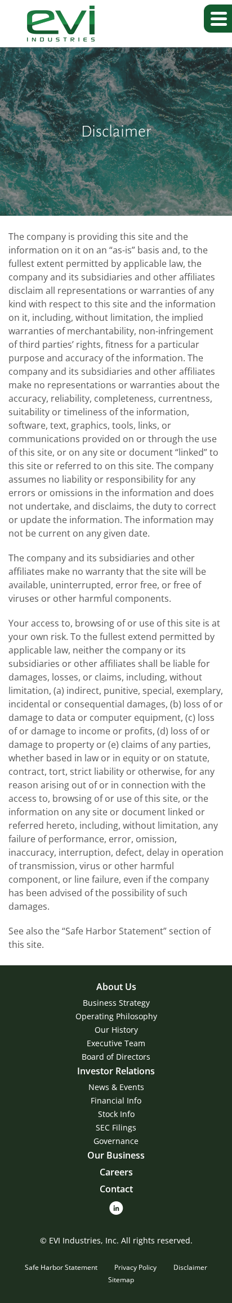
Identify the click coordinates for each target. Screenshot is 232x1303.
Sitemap (121, 1279)
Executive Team (116, 1043)
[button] (218, 18)
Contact (116, 1189)
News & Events (116, 1087)
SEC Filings (116, 1127)
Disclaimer (190, 1267)
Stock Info (116, 1114)
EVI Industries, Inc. (84, 1240)
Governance (116, 1141)
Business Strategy (116, 1002)
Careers (116, 1172)
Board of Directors (116, 1056)
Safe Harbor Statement (61, 1267)
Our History (116, 1029)
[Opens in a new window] (116, 1207)
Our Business (116, 1155)
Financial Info (116, 1100)
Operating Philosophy (116, 1016)
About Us (116, 986)
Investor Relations (116, 1071)
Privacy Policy (135, 1267)
